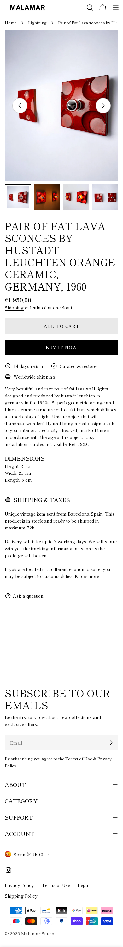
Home (11, 22)
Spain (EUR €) (28, 854)
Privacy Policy (19, 885)
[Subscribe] (111, 742)
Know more (87, 576)
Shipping (14, 307)
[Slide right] (103, 105)
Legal (84, 885)
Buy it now (61, 347)
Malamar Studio (37, 933)
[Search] (90, 7)
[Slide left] (19, 105)
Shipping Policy (21, 896)
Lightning (37, 22)
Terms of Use (78, 758)
